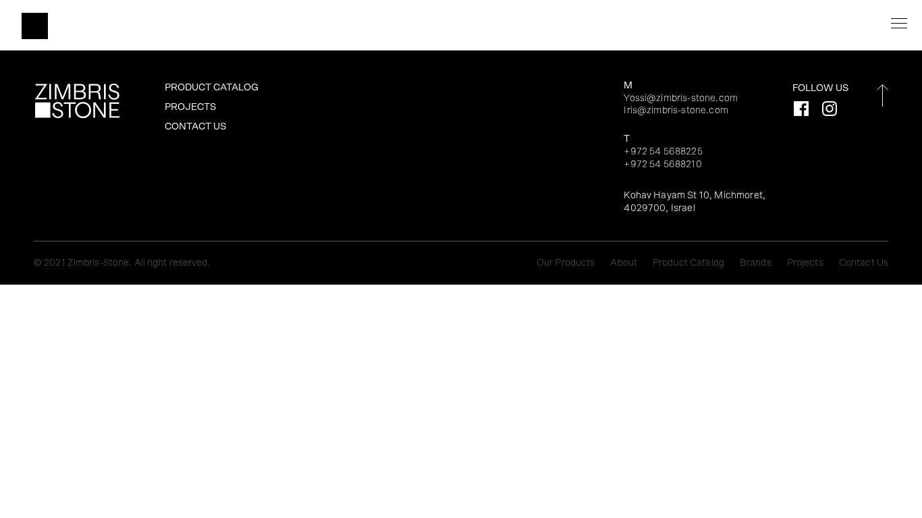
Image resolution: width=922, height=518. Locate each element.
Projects (190, 107)
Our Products (567, 263)
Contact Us (195, 126)
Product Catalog (212, 87)
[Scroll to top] (882, 95)
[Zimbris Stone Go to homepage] (35, 26)
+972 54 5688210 (662, 164)
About (624, 263)
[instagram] (829, 108)
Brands (757, 263)
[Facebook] (801, 108)
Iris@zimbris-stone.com (676, 110)
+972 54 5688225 (663, 151)
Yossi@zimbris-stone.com (681, 98)
